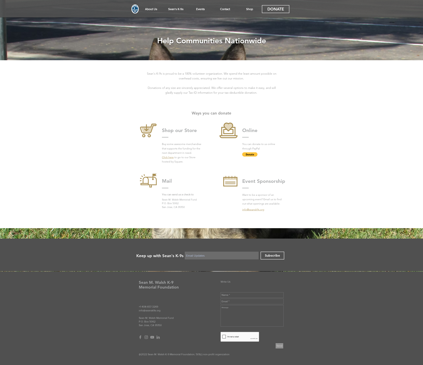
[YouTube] (152, 337)
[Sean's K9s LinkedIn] (158, 337)
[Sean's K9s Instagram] (146, 337)
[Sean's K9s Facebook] (140, 337)
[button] (151, 9)
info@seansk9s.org (149, 310)
